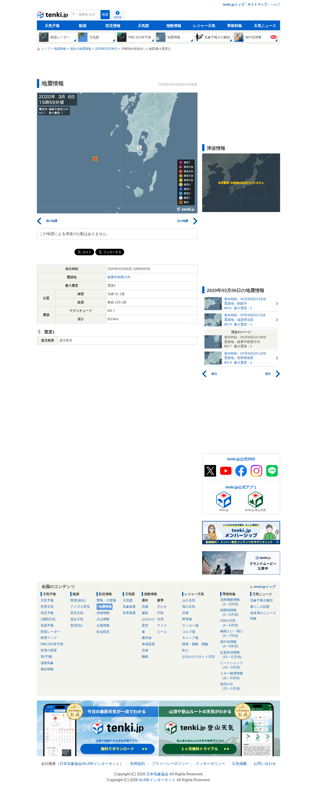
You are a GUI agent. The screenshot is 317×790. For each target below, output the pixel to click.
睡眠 (145, 656)
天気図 (143, 26)
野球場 (187, 619)
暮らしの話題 (260, 606)
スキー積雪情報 (231, 675)
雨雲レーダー (50, 632)
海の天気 (188, 606)
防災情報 (113, 26)
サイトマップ (257, 4)
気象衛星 (129, 606)
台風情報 (103, 625)
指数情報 (173, 26)
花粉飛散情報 (230, 602)
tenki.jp (53, 16)
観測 (82, 26)
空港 (185, 613)
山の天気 (188, 600)
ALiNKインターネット (101, 764)
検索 (105, 14)
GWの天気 (229, 623)
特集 (253, 618)
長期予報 (47, 625)
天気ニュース (265, 26)
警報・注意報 (106, 600)
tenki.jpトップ (233, 4)
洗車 (145, 650)
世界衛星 (129, 613)
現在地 (117, 17)
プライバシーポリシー (170, 764)
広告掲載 (239, 764)
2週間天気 (48, 619)
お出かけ (148, 619)
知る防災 (103, 632)
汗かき (162, 606)
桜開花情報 (229, 612)
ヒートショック (231, 665)
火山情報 (103, 619)
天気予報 (52, 26)
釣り (185, 650)
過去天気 (76, 619)
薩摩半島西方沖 (118, 277)
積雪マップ (49, 638)
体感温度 (148, 644)
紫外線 (147, 638)
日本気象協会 (71, 764)
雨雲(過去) (78, 600)
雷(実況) (76, 625)
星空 (145, 625)
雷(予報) (47, 656)
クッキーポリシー (210, 764)
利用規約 (137, 764)
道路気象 (47, 663)
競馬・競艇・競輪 (195, 644)
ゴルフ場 (188, 632)
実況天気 (76, 613)
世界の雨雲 (49, 650)
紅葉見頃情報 (231, 655)
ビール (162, 632)
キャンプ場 (190, 638)
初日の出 (230, 686)
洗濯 (145, 606)
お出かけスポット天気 (198, 656)
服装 (145, 613)
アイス (162, 625)
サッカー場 (190, 625)
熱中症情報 (229, 644)
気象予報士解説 (261, 600)
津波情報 (103, 613)
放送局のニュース (263, 613)
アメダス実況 (80, 606)
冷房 (160, 619)
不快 (160, 613)
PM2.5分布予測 (52, 644)
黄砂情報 (47, 669)
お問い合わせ (265, 764)
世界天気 (47, 606)
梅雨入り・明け (231, 633)
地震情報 (105, 606)
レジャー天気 (204, 26)
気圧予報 (47, 613)
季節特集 (234, 26)
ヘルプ (275, 4)
